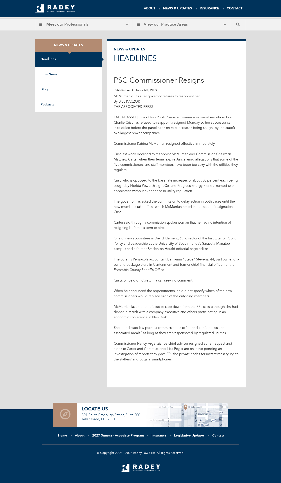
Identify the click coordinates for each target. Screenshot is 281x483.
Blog (44, 89)
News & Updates (177, 8)
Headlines (48, 59)
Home (62, 435)
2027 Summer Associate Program (118, 435)
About (149, 8)
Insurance (209, 8)
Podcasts (47, 104)
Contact (235, 8)
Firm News (49, 74)
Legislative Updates (189, 435)
